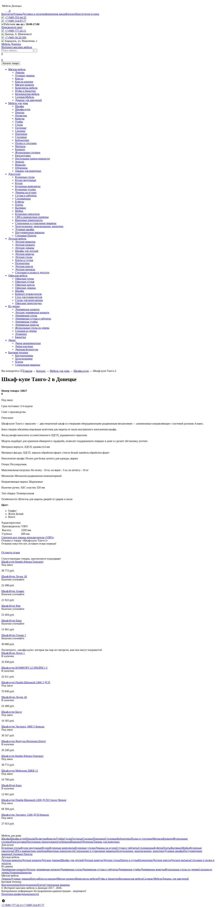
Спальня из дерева (26, 330)
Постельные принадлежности (32, 158)
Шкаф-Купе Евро (11, 620)
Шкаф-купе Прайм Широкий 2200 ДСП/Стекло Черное (33, 800)
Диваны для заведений (28, 100)
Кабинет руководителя (28, 294)
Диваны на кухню (25, 192)
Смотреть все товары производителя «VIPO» (27, 537)
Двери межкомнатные (28, 343)
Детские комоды (24, 254)
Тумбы (19, 121)
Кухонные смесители (27, 214)
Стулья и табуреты (26, 195)
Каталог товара (11, 63)
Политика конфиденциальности (20, 894)
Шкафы (19, 106)
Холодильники (24, 358)
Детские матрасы (25, 269)
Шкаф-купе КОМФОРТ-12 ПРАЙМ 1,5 (24, 667)
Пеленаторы (22, 263)
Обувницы (21, 167)
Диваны (19, 72)
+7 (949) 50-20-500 (15, 37)
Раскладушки (23, 155)
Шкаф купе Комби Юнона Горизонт (22, 561)
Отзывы (17, 13)
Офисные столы (24, 278)
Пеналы (19, 112)
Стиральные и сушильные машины (35, 223)
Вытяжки (20, 207)
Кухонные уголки (25, 189)
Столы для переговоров (29, 300)
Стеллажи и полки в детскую (32, 272)
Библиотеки (22, 140)
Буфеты (19, 201)
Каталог (70, 13)
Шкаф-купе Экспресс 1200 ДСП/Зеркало (25, 814)
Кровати (20, 149)
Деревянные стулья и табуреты (33, 318)
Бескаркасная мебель (27, 93)
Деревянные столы (26, 315)
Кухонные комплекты (27, 186)
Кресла (19, 78)
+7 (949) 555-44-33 (15, 17)
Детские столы (23, 257)
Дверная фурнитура (26, 349)
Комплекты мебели (26, 87)
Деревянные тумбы (26, 321)
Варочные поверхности (29, 220)
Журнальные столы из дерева (32, 327)
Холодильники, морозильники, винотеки (39, 226)
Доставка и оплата (33, 13)
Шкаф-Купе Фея (10, 605)
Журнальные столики (27, 152)
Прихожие (21, 133)
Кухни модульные (25, 180)
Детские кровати (25, 244)
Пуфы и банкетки (25, 90)
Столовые (21, 137)
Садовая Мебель (24, 97)
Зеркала (19, 161)
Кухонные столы (25, 177)
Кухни (19, 183)
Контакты (7, 13)
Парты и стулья (24, 260)
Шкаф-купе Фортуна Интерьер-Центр (23, 741)
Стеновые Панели (25, 235)
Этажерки (21, 334)
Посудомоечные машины (29, 232)
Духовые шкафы (24, 229)
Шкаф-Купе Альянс (12, 591)
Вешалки (20, 164)
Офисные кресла (25, 284)
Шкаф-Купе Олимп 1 (13, 635)
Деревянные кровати (27, 309)
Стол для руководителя (28, 297)
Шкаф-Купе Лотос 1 (13, 653)
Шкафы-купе (22, 109)
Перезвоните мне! (11, 27)
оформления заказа (55, 13)
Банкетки (20, 337)
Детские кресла (24, 266)
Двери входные (24, 346)
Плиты (19, 204)
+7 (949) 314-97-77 (15, 20)
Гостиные (20, 127)
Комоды (19, 118)
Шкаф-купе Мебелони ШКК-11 (19, 770)
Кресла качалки (24, 81)
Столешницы (23, 198)
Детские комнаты (25, 241)
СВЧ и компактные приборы (32, 217)
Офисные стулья (24, 281)
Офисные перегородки (28, 303)
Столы (19, 124)
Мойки (19, 210)
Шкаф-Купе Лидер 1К (14, 576)
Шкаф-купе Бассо (11, 711)
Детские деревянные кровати (32, 312)
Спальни (20, 130)
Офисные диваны (25, 287)
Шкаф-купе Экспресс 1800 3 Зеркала (22, 726)
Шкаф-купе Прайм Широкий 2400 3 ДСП (25, 682)
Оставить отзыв (10, 552)
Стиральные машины (27, 364)
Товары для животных (28, 170)
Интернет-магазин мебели (16, 46)
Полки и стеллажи (26, 143)
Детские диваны (24, 247)
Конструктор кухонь (87, 13)
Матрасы (20, 146)
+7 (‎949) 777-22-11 (15, 30)
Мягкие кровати (24, 84)
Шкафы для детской (26, 250)
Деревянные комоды (27, 324)
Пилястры (21, 115)
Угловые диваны (25, 75)
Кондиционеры (24, 355)
